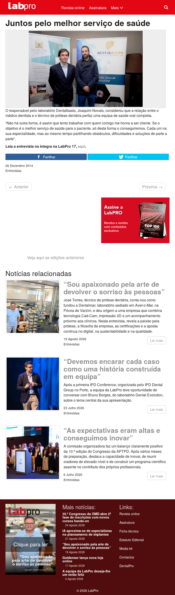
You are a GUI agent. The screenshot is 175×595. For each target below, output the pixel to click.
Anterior (18, 187)
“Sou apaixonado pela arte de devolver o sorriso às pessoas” (114, 287)
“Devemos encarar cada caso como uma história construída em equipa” (112, 368)
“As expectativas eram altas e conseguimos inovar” (112, 433)
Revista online (73, 7)
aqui (81, 146)
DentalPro (126, 565)
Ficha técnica (129, 531)
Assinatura (97, 7)
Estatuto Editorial (131, 539)
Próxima (152, 187)
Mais (115, 7)
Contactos (126, 557)
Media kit (125, 548)
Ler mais (156, 340)
